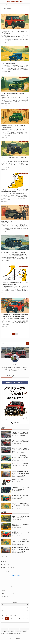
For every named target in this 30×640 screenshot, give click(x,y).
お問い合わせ (5, 596)
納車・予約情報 (7, 571)
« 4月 (2, 624)
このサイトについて (7, 587)
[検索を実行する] (27, 343)
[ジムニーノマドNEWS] (15, 1)
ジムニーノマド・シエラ (13, 629)
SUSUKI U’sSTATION (25, 629)
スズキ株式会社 (4, 629)
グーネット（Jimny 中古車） (21, 631)
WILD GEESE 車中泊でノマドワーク (14, 633)
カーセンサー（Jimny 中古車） (7, 631)
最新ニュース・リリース (9, 567)
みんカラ (3, 633)
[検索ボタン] (28, 1)
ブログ (5, 561)
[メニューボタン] (1, 1)
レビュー (6, 564)
